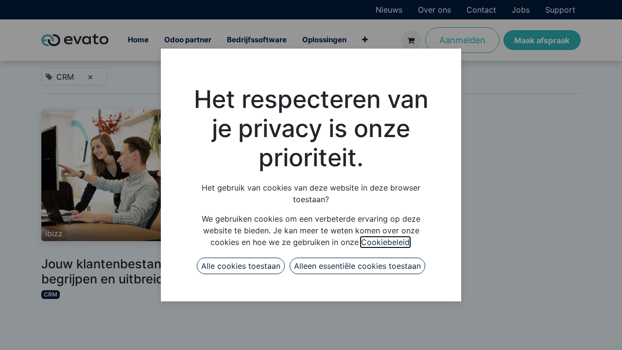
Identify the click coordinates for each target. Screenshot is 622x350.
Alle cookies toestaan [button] (240, 266)
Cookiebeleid (385, 242)
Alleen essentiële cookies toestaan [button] (357, 266)
